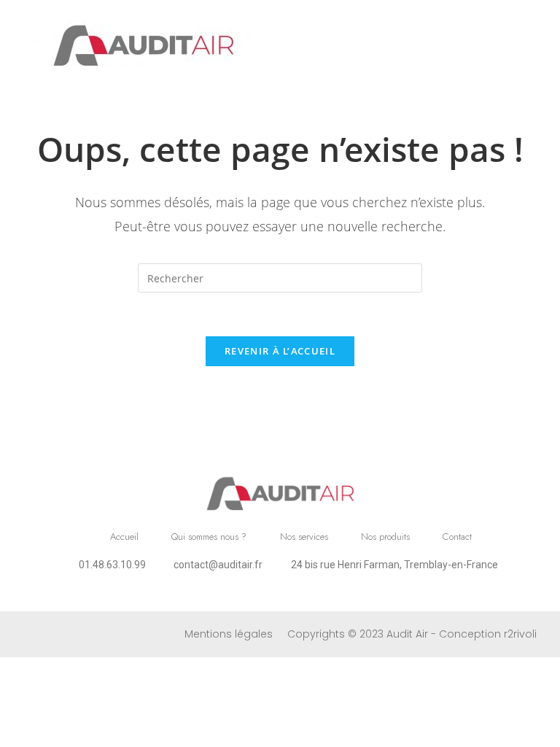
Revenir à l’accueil (280, 350)
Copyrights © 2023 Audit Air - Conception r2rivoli (412, 634)
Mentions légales (228, 634)
